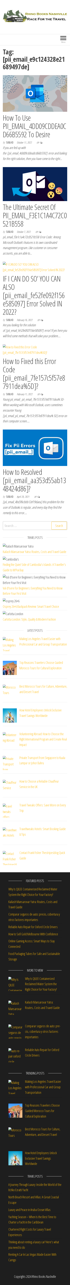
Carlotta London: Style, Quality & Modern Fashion (29, 619)
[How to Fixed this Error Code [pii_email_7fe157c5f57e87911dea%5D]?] (35, 349)
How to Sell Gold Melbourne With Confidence (33, 934)
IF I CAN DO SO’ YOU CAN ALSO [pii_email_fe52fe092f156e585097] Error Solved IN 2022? (34, 295)
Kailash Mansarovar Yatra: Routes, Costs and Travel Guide (34, 551)
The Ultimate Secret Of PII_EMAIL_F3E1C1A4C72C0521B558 (35, 215)
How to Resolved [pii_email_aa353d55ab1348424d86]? (34, 480)
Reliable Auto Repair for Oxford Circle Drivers (33, 927)
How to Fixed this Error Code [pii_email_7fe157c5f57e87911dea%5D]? (34, 373)
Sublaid (10, 142)
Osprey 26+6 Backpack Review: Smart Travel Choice (31, 606)
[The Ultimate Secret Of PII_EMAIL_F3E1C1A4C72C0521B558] (35, 183)
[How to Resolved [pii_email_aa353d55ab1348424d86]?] (35, 447)
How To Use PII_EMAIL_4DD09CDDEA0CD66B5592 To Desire (34, 126)
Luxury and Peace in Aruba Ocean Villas (29, 1209)
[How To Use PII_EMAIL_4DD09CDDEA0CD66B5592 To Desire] (35, 93)
